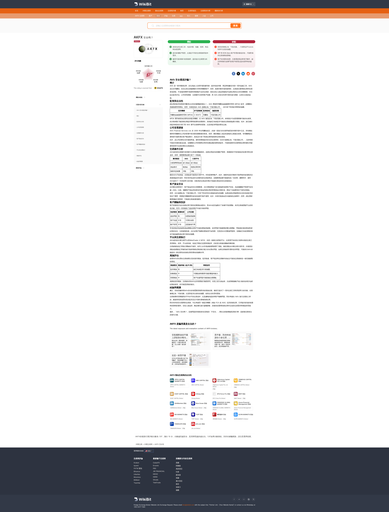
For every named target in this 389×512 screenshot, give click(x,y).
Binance (137, 471)
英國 (177, 478)
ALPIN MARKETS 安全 (245, 414)
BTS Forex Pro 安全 (223, 394)
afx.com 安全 (200, 424)
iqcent (136, 466)
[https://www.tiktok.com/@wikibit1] (248, 499)
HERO (155, 477)
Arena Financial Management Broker (242, 408)
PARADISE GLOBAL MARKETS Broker (221, 408)
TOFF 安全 (199, 414)
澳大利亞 (179, 481)
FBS (154, 468)
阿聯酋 (178, 466)
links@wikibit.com (188, 505)
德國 (177, 490)
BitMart (136, 480)
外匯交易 (139, 444)
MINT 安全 (241, 394)
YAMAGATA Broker (175, 428)
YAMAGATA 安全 (180, 424)
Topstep (137, 483)
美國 (177, 463)
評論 (214, 389)
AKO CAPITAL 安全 (202, 380)
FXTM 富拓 (138, 468)
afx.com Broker (196, 428)
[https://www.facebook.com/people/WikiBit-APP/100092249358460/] (234, 499)
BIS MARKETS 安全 (181, 414)
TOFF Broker (195, 419)
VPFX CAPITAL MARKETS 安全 (180, 380)
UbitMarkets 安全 (180, 403)
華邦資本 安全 (221, 414)
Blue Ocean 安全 (201, 403)
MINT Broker (237, 398)
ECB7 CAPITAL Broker (176, 398)
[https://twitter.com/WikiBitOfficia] (253, 499)
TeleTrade (157, 483)
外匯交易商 (148, 444)
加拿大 (178, 487)
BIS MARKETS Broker (176, 419)
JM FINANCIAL (159, 471)
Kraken (136, 463)
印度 (177, 472)
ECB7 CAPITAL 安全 (181, 394)
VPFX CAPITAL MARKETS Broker (177, 385)
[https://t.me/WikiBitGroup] (239, 499)
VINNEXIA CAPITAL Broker (241, 385)
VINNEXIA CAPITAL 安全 (245, 380)
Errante (156, 466)
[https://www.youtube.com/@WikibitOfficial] (244, 499)
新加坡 (178, 475)
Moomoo (137, 477)
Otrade (155, 480)
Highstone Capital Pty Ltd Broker (220, 385)
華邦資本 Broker (217, 419)
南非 (177, 484)
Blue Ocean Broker (197, 408)
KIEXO (155, 474)
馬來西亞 (179, 469)
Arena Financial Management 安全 (244, 403)
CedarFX (156, 463)
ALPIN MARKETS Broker (241, 419)
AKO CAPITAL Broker (198, 385)
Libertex (137, 474)
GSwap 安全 (200, 394)
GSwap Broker (196, 398)
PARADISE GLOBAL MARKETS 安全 (223, 403)
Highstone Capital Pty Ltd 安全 (223, 380)
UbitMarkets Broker (175, 408)
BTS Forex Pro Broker (219, 398)
